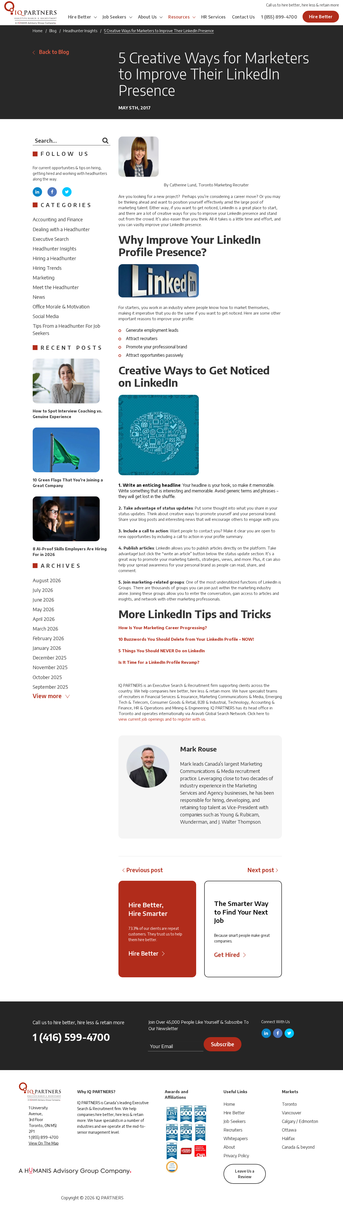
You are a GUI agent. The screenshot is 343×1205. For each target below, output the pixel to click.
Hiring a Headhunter (54, 258)
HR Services (213, 17)
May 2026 (43, 609)
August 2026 (47, 580)
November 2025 (50, 667)
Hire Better (79, 17)
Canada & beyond (298, 1147)
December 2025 (49, 657)
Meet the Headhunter (56, 287)
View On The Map (44, 1143)
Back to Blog (54, 51)
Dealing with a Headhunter (61, 229)
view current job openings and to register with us (161, 719)
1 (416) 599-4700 (71, 1037)
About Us (147, 17)
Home (38, 30)
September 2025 (50, 687)
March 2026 (45, 628)
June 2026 (43, 599)
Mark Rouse (198, 749)
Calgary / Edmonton (300, 1121)
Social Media (46, 316)
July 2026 (43, 590)
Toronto (289, 1104)
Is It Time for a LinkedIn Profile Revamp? (158, 662)
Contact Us (243, 17)
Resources (179, 17)
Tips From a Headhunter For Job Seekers (66, 329)
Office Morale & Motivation (61, 306)
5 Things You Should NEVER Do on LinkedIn (161, 650)
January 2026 (47, 648)
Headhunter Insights (80, 30)
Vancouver (291, 1112)
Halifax (288, 1138)
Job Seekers (114, 17)
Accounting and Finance (58, 219)
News (39, 297)
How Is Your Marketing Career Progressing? (162, 627)
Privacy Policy (236, 1155)
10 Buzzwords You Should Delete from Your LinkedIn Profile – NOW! (186, 639)
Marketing (44, 277)
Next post (260, 870)
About (229, 1147)
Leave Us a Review (244, 1174)
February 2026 (48, 638)
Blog (53, 30)
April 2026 (44, 619)
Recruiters (233, 1130)
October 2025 (47, 677)
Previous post (144, 870)
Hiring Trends (47, 268)
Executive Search (51, 239)
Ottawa (289, 1130)
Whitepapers (235, 1138)
